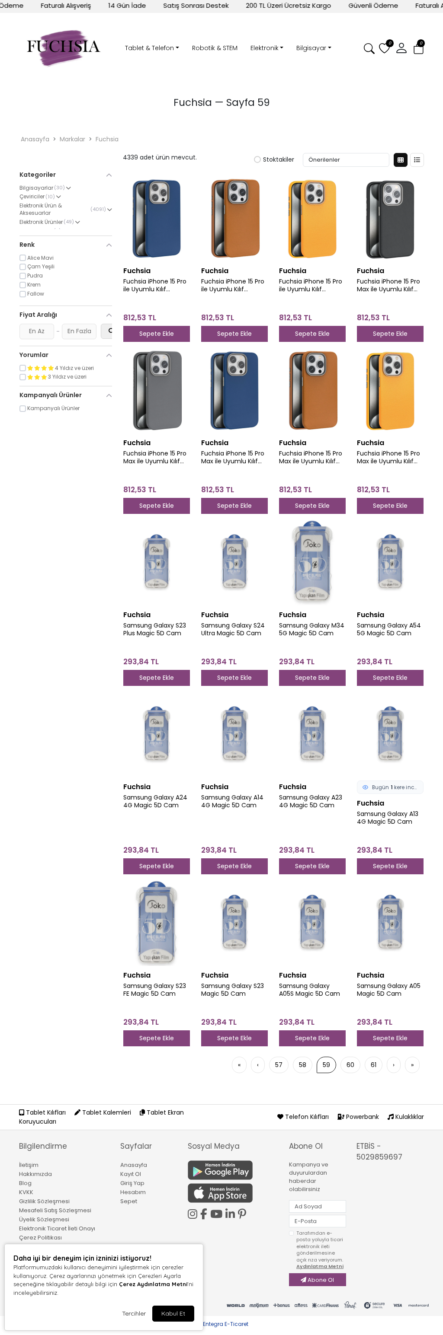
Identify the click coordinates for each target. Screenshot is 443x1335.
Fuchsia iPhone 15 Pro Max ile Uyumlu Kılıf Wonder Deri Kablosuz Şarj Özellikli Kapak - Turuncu (389, 457)
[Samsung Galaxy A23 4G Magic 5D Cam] (312, 734)
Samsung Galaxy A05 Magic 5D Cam (389, 990)
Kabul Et (173, 1313)
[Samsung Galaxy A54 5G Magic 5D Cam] (390, 562)
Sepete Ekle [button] (156, 333)
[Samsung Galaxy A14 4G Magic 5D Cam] (234, 734)
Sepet (128, 1201)
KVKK (26, 1192)
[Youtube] (217, 1213)
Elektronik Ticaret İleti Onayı (57, 1228)
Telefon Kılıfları (307, 1116)
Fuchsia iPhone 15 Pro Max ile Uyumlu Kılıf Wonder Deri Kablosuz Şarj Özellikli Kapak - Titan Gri (156, 457)
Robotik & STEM (215, 48)
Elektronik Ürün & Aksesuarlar (40, 209)
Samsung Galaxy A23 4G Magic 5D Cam (310, 801)
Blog (25, 1183)
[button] (418, 48)
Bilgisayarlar (36, 188)
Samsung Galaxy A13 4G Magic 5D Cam (387, 818)
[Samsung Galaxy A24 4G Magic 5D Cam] (156, 734)
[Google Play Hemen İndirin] (233, 1170)
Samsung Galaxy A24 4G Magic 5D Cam (155, 801)
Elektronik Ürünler (41, 222)
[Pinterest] (243, 1214)
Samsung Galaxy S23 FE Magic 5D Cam (154, 990)
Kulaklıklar (409, 1116)
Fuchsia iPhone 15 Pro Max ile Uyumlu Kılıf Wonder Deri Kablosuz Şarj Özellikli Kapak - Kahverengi (311, 457)
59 (326, 1065)
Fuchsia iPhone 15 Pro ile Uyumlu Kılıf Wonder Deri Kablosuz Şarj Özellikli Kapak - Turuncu (311, 285)
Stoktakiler (278, 159)
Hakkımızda (35, 1174)
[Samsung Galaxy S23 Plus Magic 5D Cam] (156, 562)
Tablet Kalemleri (106, 1112)
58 (302, 1065)
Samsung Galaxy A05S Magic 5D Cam (309, 990)
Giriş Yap (132, 1183)
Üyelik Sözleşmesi (44, 1219)
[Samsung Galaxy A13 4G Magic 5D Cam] (390, 734)
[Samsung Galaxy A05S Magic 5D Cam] (312, 922)
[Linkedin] (231, 1213)
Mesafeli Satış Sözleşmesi (55, 1210)
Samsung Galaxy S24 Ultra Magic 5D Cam (233, 629)
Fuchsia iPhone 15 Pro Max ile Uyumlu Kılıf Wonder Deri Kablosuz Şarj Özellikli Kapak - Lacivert (233, 457)
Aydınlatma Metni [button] (319, 1266)
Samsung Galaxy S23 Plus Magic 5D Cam (154, 629)
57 (278, 1065)
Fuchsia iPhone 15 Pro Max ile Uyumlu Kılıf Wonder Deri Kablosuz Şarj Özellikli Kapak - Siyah (389, 285)
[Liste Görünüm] (417, 160)
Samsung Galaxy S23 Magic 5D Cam (232, 990)
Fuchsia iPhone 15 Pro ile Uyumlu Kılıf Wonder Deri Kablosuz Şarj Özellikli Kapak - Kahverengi (233, 285)
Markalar (72, 139)
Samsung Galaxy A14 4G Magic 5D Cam (232, 801)
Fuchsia (107, 139)
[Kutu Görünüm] (401, 160)
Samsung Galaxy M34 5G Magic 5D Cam (311, 629)
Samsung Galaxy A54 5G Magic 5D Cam (389, 629)
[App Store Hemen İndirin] (233, 1193)
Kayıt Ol (130, 1174)
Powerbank (362, 1116)
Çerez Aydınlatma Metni (153, 1284)
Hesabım (133, 1192)
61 (373, 1065)
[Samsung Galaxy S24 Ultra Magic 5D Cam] (234, 562)
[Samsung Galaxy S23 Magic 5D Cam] (234, 922)
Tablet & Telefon (149, 48)
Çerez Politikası (40, 1237)
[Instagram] (194, 1213)
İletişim (29, 1165)
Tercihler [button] (134, 1313)
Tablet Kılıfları (45, 1112)
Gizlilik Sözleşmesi (44, 1201)
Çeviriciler (32, 196)
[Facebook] (205, 1213)
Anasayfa (35, 139)
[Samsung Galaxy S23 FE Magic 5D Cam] (156, 922)
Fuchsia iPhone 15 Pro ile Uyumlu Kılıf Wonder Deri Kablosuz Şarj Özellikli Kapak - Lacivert (156, 285)
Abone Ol (320, 1280)
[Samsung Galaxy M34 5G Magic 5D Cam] (312, 562)
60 (350, 1065)
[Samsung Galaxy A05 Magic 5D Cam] (390, 922)
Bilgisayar (311, 48)
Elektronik (264, 48)
